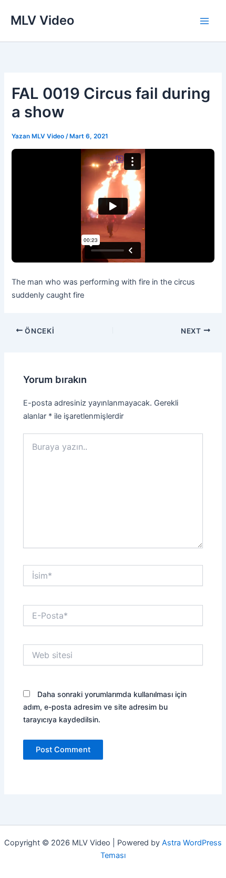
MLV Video (42, 20)
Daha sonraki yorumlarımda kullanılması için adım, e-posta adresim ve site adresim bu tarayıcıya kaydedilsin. (105, 707)
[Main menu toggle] (204, 21)
